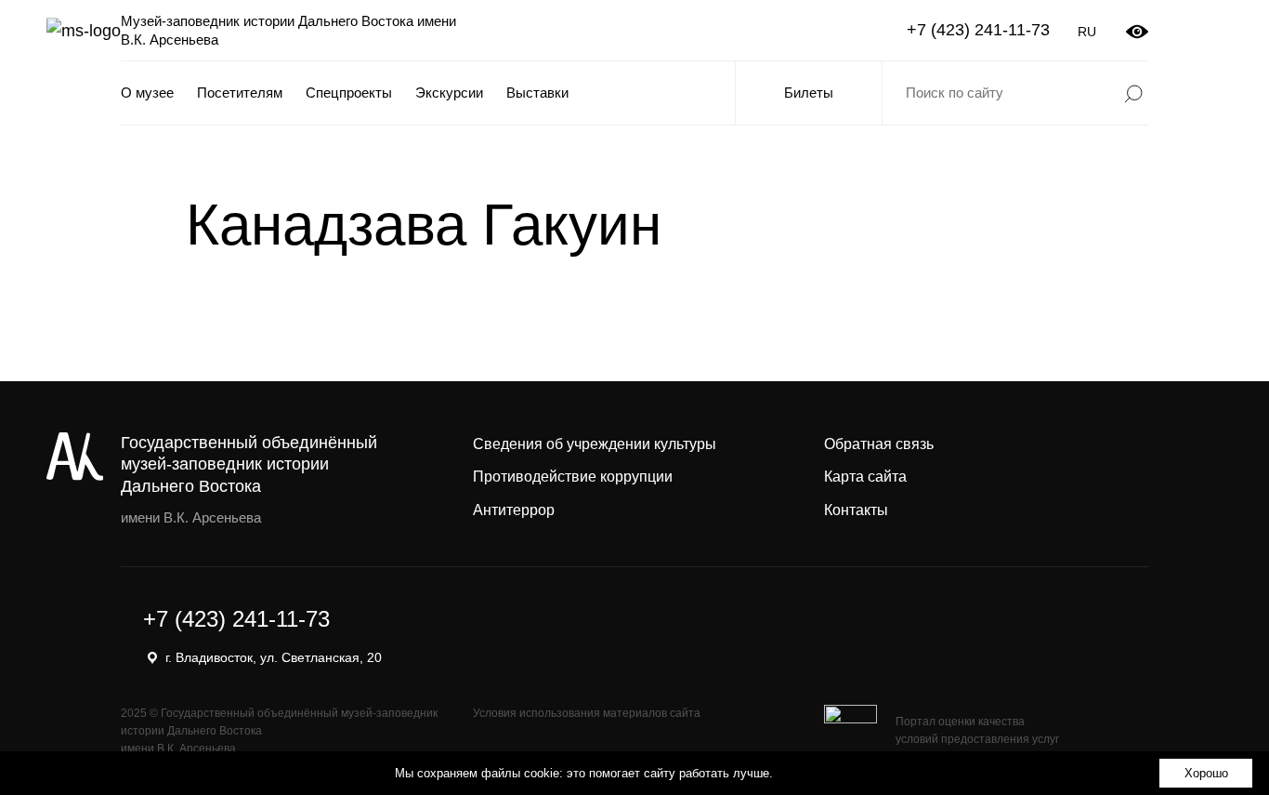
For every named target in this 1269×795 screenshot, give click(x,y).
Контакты (856, 510)
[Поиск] (1133, 92)
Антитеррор (514, 510)
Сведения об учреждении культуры (594, 444)
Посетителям (239, 92)
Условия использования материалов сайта (586, 713)
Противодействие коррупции (573, 476)
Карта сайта (865, 476)
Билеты (808, 92)
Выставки (537, 92)
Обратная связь (879, 444)
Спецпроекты (349, 92)
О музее (147, 92)
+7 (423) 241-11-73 (978, 29)
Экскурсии (449, 92)
